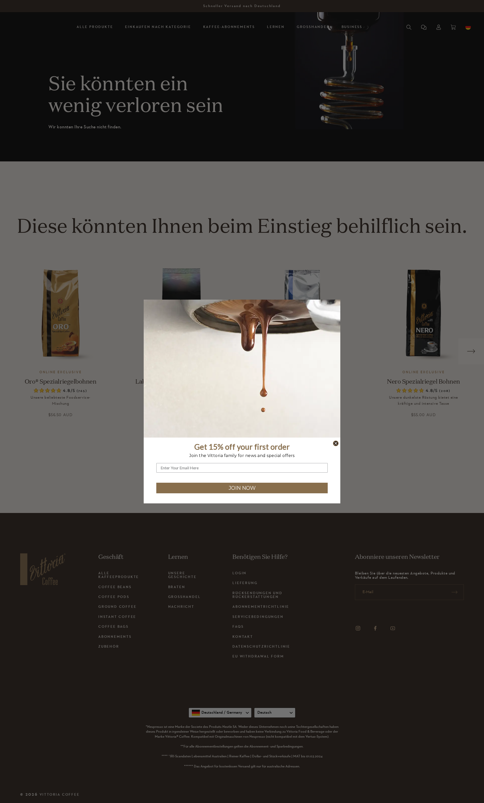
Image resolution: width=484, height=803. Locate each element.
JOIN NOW (242, 488)
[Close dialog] (335, 443)
